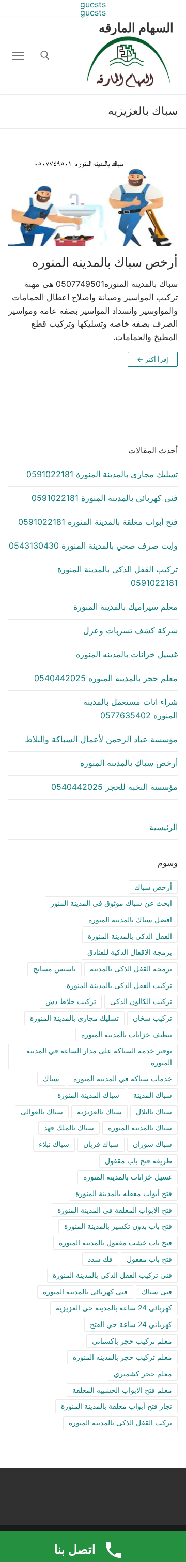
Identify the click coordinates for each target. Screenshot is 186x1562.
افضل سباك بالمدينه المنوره (130, 919)
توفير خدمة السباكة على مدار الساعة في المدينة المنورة (99, 1056)
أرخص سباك (153, 886)
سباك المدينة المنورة (88, 1095)
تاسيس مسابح (54, 968)
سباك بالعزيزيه (99, 1111)
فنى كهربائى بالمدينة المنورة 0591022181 (105, 498)
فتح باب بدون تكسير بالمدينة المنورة (118, 1225)
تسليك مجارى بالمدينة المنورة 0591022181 (102, 474)
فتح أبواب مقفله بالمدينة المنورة (123, 1193)
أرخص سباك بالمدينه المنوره (105, 262)
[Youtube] (150, 1497)
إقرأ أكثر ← (152, 359)
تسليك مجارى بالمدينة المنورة (74, 1017)
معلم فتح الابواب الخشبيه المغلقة (122, 1390)
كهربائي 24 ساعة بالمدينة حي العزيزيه (114, 1307)
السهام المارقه (136, 27)
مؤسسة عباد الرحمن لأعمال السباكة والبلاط (101, 739)
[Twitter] (166, 1497)
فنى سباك (157, 1291)
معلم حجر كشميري (143, 1373)
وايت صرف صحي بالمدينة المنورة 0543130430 (93, 545)
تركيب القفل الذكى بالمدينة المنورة (119, 985)
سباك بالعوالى (42, 1111)
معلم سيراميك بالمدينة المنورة (125, 606)
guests (93, 12)
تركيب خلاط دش (70, 1001)
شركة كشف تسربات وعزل (130, 630)
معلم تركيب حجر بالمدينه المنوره (122, 1356)
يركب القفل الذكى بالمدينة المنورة (120, 1422)
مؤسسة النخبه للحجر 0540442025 (114, 787)
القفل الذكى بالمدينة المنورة (130, 936)
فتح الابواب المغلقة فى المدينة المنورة (114, 1209)
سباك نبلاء (54, 1144)
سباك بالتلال (154, 1111)
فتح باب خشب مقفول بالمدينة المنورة (115, 1242)
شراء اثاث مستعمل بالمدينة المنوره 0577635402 (130, 708)
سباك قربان (101, 1144)
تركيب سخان (152, 1017)
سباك (51, 1078)
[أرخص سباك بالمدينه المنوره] (93, 198)
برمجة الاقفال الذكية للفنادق (129, 952)
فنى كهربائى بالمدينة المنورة (85, 1291)
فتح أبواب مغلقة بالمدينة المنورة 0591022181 (98, 522)
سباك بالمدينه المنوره (140, 1127)
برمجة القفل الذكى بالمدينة (131, 968)
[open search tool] (45, 55)
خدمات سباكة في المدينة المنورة (122, 1078)
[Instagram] (134, 1497)
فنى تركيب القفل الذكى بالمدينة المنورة (112, 1275)
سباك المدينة (152, 1095)
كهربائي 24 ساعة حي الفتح (131, 1324)
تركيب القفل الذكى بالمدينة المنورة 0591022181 (117, 576)
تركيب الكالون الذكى (141, 1001)
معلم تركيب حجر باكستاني (132, 1340)
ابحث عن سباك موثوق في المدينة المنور (111, 902)
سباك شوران (152, 1144)
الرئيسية (163, 827)
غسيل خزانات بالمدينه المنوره (127, 654)
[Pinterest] (119, 1497)
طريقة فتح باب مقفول (138, 1160)
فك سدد (100, 1259)
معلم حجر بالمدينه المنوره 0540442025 (106, 678)
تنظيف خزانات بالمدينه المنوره (126, 1034)
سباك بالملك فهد (69, 1127)
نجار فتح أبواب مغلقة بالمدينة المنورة (116, 1406)
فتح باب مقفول (149, 1259)
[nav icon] (18, 55)
